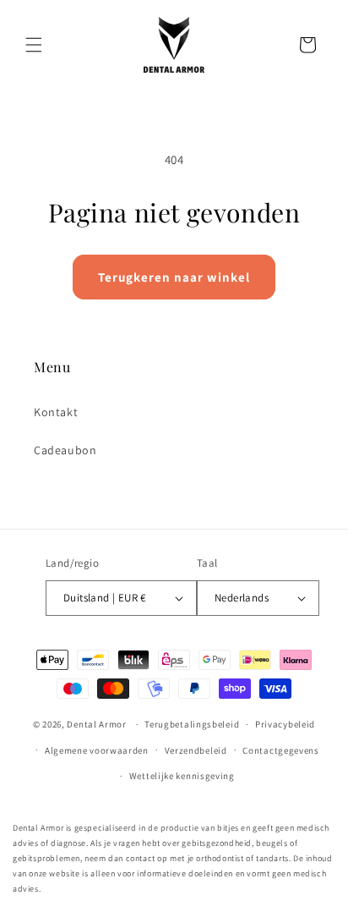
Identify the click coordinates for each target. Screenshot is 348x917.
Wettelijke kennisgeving (182, 776)
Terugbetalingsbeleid (191, 724)
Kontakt (56, 412)
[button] (33, 44)
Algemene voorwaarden (97, 750)
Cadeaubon (65, 450)
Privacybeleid (285, 724)
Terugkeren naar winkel (174, 277)
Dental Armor (96, 724)
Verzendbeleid (196, 750)
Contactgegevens (280, 750)
